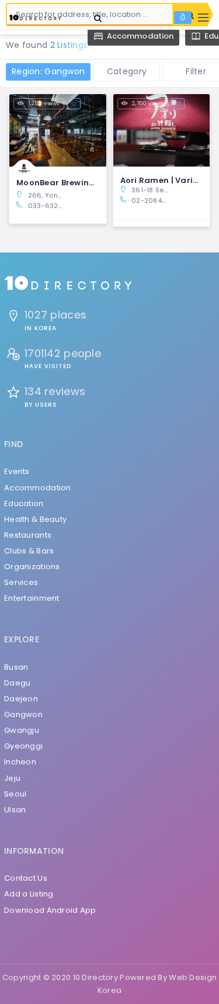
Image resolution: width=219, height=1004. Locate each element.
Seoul (15, 793)
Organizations (32, 566)
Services (21, 582)
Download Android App (50, 910)
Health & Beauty (35, 519)
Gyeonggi (23, 746)
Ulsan (15, 809)
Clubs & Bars (29, 550)
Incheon (20, 761)
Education (24, 503)
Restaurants (27, 535)
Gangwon (23, 714)
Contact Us (25, 878)
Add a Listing (29, 893)
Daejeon (21, 698)
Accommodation (37, 487)
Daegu (17, 682)
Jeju (12, 778)
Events (17, 471)
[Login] (183, 17)
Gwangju (21, 730)
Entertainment (32, 598)
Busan (16, 667)
